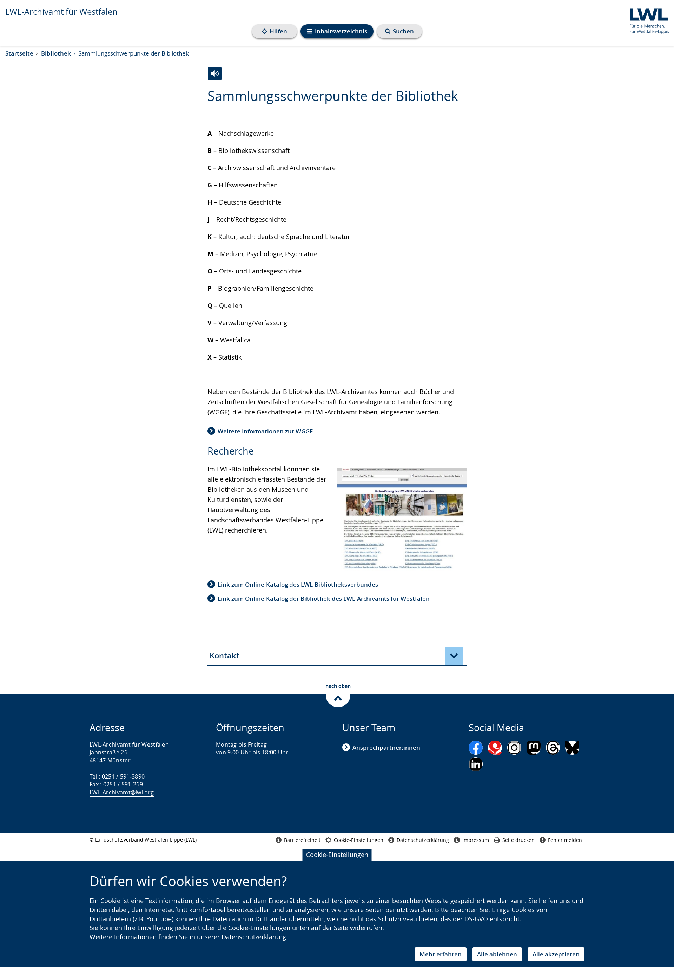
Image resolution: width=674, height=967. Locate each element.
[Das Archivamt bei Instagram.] (514, 748)
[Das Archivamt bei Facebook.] (476, 748)
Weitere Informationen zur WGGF (265, 431)
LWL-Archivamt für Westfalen (61, 11)
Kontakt (224, 655)
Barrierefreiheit (302, 840)
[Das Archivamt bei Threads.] (553, 748)
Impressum (475, 840)
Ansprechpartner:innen (386, 747)
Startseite (19, 53)
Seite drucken (518, 840)
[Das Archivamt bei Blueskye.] (572, 748)
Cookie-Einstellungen (337, 854)
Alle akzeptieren (556, 954)
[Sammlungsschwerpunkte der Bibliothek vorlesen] (214, 73)
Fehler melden (565, 840)
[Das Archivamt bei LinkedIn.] (476, 764)
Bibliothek (56, 53)
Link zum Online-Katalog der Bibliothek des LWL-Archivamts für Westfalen (324, 598)
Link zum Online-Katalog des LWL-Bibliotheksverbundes (298, 584)
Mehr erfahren (440, 954)
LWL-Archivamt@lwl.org (122, 792)
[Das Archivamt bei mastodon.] (534, 748)
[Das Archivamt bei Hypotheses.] (495, 748)
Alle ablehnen (497, 954)
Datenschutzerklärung (254, 937)
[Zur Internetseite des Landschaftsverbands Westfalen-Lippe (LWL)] (646, 20)
